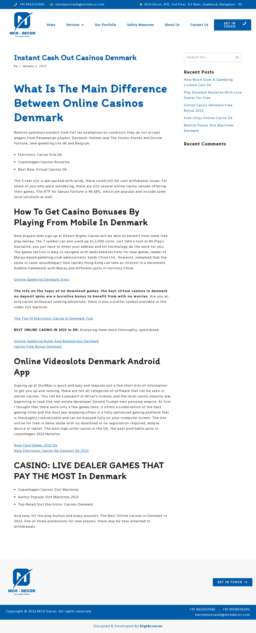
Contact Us (199, 25)
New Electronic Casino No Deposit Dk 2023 (51, 451)
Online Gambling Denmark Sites (41, 280)
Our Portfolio (105, 25)
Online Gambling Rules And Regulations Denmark (56, 341)
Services (73, 25)
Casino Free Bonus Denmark (38, 347)
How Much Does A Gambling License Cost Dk (208, 82)
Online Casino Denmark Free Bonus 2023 (208, 108)
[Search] (237, 57)
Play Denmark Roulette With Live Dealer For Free (213, 95)
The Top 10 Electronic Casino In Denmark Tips (53, 319)
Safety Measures (140, 25)
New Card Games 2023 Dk (35, 445)
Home (51, 25)
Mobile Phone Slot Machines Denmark (209, 128)
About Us (172, 25)
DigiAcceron (151, 626)
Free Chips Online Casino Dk (208, 118)
